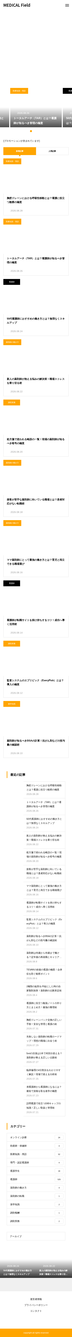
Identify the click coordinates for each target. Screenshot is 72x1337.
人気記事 (52, 151)
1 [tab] (28, 131)
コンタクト (36, 1311)
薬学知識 (11, 704)
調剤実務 (11, 402)
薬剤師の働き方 (12, 342)
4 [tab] (38, 131)
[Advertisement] (36, 48)
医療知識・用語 (19, 91)
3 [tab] (34, 131)
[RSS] (36, 1320)
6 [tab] (44, 131)
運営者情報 (36, 1299)
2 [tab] (31, 131)
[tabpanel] (36, 107)
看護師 (12, 282)
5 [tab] (41, 131)
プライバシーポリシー (36, 1305)
